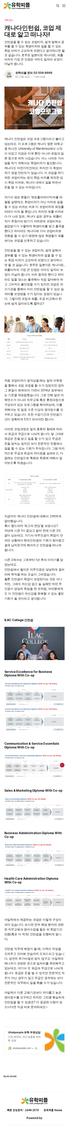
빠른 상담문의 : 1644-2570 (23, 1110)
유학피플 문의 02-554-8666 (33, 73)
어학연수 (8, 20)
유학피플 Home (53, 1110)
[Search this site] (58, 6)
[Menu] (64, 6)
